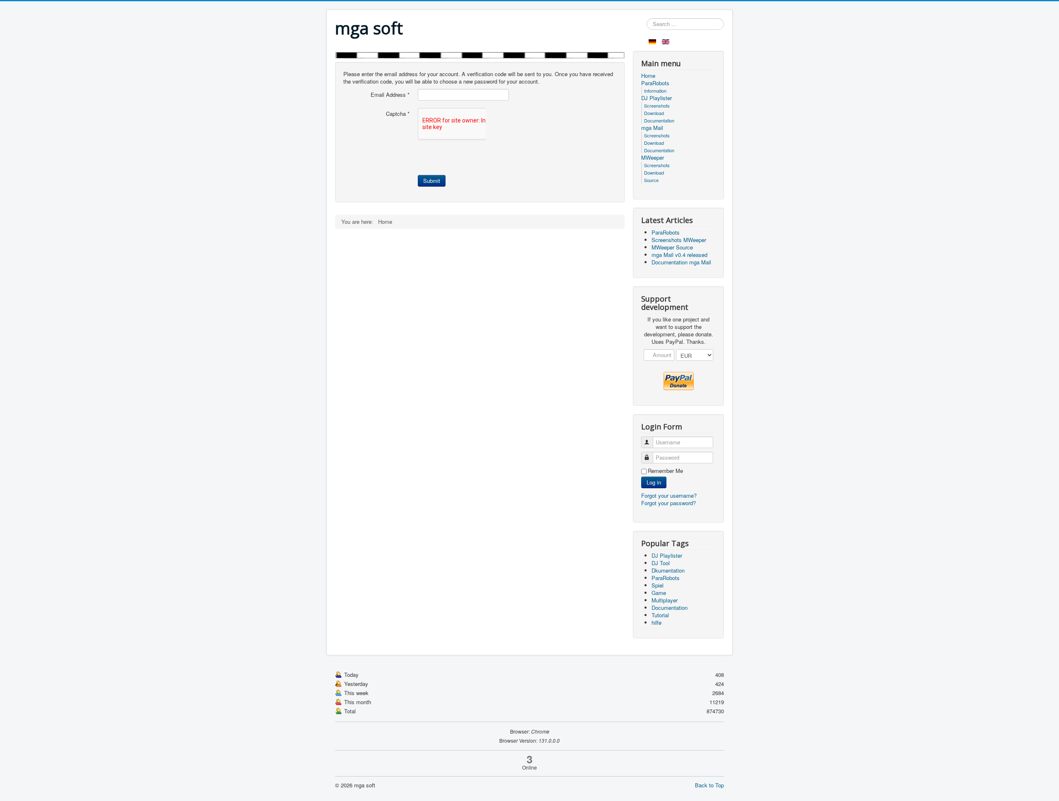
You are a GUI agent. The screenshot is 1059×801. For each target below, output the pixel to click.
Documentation (659, 120)
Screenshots (657, 105)
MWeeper (652, 157)
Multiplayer (665, 600)
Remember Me (665, 471)
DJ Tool (661, 563)
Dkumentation (668, 570)
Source (651, 180)
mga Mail (652, 128)
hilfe (656, 622)
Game (659, 593)
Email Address (390, 94)
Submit (431, 181)
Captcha (398, 114)
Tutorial (660, 615)
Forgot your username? (669, 495)
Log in (654, 482)
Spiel (658, 585)
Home (648, 75)
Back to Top (709, 785)
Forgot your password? (668, 503)
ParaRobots (655, 83)
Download (654, 113)
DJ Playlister (656, 98)
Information (655, 90)
